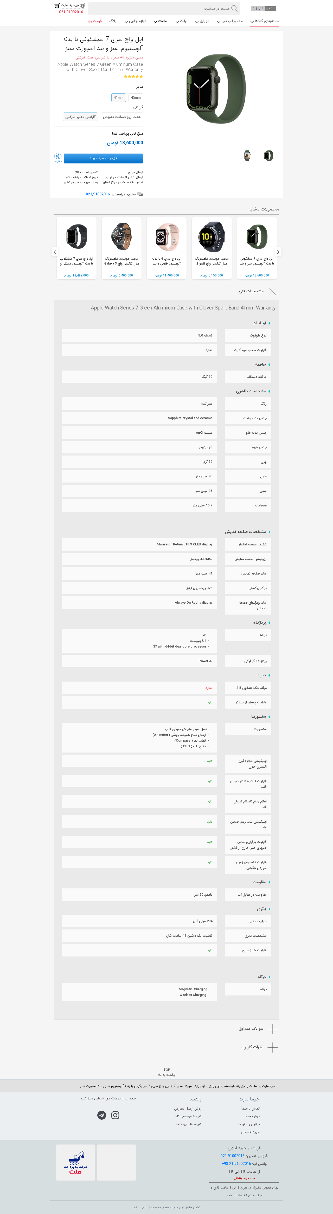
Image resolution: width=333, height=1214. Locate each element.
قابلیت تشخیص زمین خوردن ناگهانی (251, 865)
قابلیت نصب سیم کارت (250, 350)
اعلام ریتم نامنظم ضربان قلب (250, 804)
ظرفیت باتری (257, 921)
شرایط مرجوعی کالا (188, 1116)
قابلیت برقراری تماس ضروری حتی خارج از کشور (248, 844)
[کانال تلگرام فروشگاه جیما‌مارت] (101, 1115)
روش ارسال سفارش (187, 1108)
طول (263, 476)
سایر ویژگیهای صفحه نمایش (253, 605)
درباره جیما (252, 1116)
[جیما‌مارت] (263, 8)
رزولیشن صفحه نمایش (250, 559)
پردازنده (259, 622)
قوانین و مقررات (249, 1124)
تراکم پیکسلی (257, 588)
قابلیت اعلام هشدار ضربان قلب (248, 784)
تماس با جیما (250, 1108)
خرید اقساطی (250, 1132)
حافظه (260, 364)
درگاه (262, 977)
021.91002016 (71, 12)
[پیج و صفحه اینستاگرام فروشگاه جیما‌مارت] (115, 1115)
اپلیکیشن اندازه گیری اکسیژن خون (252, 763)
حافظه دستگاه (257, 377)
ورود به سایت (70, 5)
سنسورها (258, 717)
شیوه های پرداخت (188, 1124)
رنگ (263, 403)
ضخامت (261, 505)
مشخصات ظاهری (251, 391)
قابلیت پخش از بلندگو (251, 702)
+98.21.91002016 (236, 1164)
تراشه (263, 635)
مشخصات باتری (256, 936)
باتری (261, 909)
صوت (261, 675)
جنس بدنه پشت (255, 418)
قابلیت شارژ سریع (254, 950)
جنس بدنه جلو (256, 433)
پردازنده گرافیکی (255, 661)
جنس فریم (259, 447)
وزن (264, 462)
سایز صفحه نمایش (254, 573)
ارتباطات (259, 323)
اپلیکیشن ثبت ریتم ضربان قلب (248, 824)
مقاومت (259, 882)
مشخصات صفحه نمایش (245, 532)
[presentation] (55, 251)
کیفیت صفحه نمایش (252, 544)
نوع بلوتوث (258, 335)
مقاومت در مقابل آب (252, 895)
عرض (263, 491)
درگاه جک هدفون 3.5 (251, 688)
